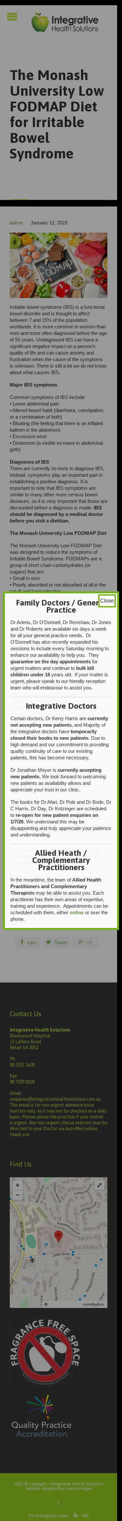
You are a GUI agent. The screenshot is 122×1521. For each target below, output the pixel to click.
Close (107, 600)
